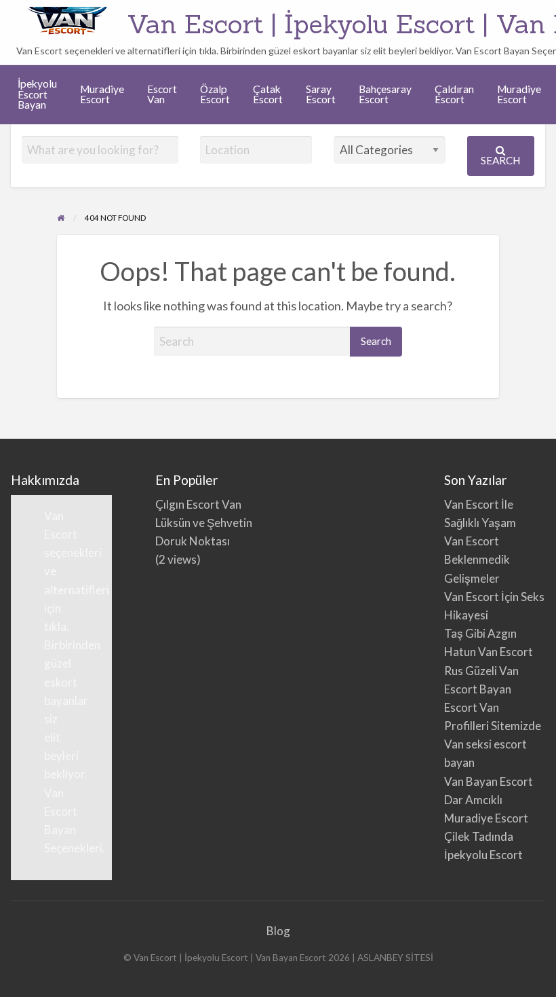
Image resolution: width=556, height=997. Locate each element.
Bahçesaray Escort (385, 94)
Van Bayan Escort (488, 781)
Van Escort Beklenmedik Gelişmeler (477, 559)
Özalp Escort (215, 94)
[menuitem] (37, 94)
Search (500, 160)
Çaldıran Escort (454, 94)
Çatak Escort (268, 94)
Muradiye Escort (102, 94)
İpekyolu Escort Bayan (37, 94)
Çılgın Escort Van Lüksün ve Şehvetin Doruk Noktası (203, 522)
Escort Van (162, 94)
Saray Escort (321, 94)
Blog (278, 931)
